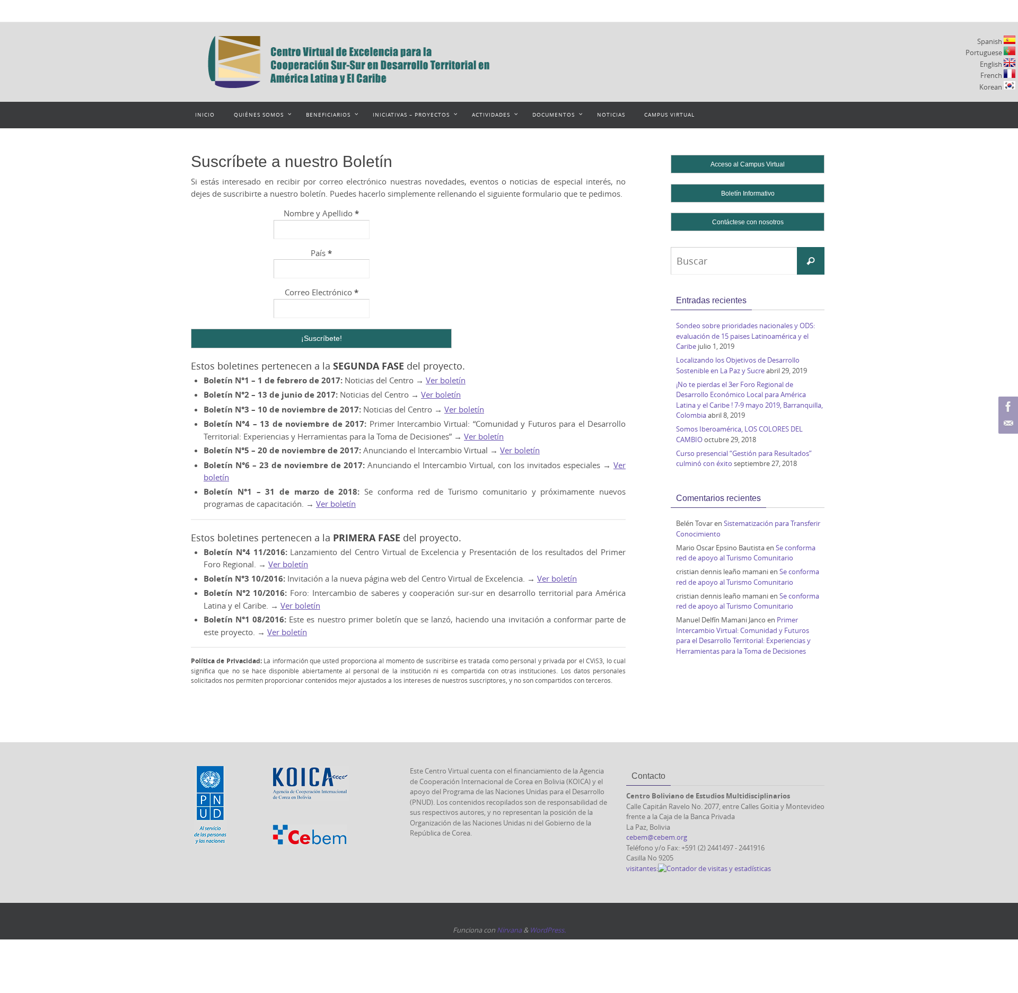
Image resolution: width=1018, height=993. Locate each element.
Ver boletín (446, 380)
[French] (1009, 73)
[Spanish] (1009, 40)
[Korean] (1009, 85)
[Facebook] (1006, 407)
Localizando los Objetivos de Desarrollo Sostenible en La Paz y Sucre (738, 365)
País (321, 253)
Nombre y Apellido (321, 213)
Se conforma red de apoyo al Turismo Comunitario (745, 553)
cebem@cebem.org (656, 837)
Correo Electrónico (321, 292)
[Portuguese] (1009, 51)
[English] (1009, 62)
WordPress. (548, 930)
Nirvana (509, 930)
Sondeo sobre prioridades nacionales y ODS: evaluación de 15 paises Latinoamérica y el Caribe (745, 336)
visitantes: (642, 868)
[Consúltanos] (1006, 424)
